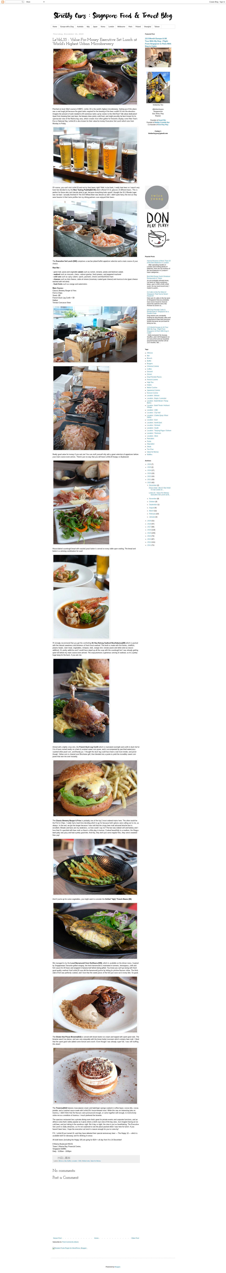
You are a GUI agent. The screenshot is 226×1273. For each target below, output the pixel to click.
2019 (149, 521)
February (152, 514)
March (151, 511)
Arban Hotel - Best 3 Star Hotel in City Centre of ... (160, 489)
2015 (149, 533)
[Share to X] (64, 1157)
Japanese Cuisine (153, 390)
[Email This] (59, 1157)
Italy (88, 27)
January (152, 517)
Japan (95, 27)
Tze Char (150, 449)
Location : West (152, 436)
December (153, 485)
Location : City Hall (153, 413)
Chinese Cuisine (153, 366)
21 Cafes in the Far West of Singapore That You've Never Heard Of (157, 294)
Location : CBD (76, 1161)
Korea (103, 27)
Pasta (149, 441)
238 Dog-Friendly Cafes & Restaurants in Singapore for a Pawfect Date (158, 311)
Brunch (149, 358)
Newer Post (57, 1238)
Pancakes (150, 439)
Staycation (150, 444)
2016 (149, 530)
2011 (149, 545)
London (111, 27)
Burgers (150, 364)
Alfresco (61, 1161)
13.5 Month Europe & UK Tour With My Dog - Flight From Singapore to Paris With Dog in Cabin (158, 330)
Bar (65, 1161)
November (153, 499)
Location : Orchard (153, 425)
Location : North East (154, 423)
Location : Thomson (154, 433)
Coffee (149, 369)
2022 (149, 476)
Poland (138, 27)
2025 (149, 467)
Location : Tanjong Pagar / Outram (159, 431)
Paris (130, 27)
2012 (149, 542)
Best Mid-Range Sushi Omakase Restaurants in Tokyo (158, 277)
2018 (149, 524)
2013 (149, 539)
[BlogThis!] (61, 1157)
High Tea (150, 382)
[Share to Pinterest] (69, 1157)
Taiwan (157, 27)
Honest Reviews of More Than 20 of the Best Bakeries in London (159, 262)
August (152, 508)
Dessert (149, 372)
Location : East (152, 420)
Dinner (149, 374)
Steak (149, 446)
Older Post (135, 1238)
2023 (149, 473)
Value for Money (96, 1161)
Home (55, 27)
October (152, 502)
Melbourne (121, 27)
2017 (149, 527)
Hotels (149, 385)
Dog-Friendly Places (154, 377)
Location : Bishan (153, 395)
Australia (80, 27)
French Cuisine (152, 380)
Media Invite (86, 1161)
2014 (149, 536)
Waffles (149, 454)
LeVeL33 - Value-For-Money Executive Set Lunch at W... (159, 494)
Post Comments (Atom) (70, 1242)
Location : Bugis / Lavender (156, 398)
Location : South (153, 428)
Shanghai (147, 27)
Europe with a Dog (67, 27)
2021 (149, 479)
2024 (149, 470)
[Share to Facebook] (66, 1157)
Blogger (117, 1267)
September (153, 505)
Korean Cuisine (152, 393)
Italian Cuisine (152, 387)
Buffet (69, 1161)
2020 (149, 482)
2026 (149, 464)
